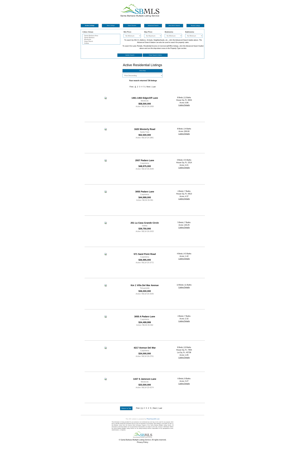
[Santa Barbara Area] (101, 36)
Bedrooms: (169, 32)
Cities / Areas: (87, 32)
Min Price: (127, 32)
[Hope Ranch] (101, 41)
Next (148, 87)
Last (154, 87)
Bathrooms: (189, 32)
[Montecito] (101, 39)
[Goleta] (101, 43)
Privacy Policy (142, 442)
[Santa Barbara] (101, 37)
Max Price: (148, 32)
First (131, 87)
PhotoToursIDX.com (153, 419)
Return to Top (126, 408)
